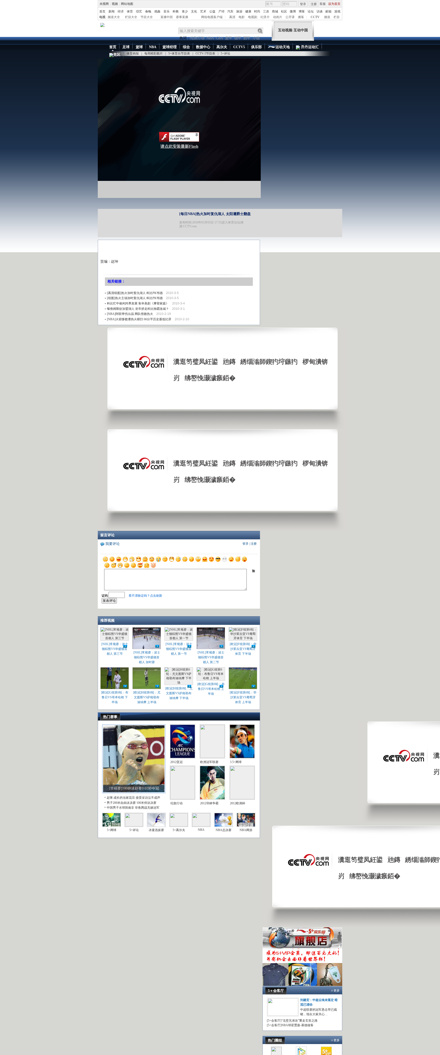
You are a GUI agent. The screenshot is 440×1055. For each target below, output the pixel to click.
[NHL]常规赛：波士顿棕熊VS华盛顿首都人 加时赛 (146, 657)
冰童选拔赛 (156, 830)
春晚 (148, 11)
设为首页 (334, 4)
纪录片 (265, 17)
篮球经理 (169, 47)
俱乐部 (256, 47)
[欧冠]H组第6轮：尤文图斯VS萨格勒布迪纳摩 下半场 (179, 693)
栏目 (337, 17)
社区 (284, 11)
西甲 (247, 38)
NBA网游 (246, 830)
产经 (221, 11)
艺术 (203, 11)
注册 (314, 4)
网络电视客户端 (212, 17)
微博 (293, 11)
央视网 (104, 4)
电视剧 (252, 17)
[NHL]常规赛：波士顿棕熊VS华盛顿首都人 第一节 (179, 649)
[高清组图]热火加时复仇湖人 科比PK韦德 (135, 293)
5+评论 (225, 53)
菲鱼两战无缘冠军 (147, 807)
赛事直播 (182, 17)
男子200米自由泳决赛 (121, 803)
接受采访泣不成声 (148, 797)
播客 (301, 17)
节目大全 (147, 17)
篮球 (139, 47)
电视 (102, 17)
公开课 (290, 17)
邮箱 (328, 11)
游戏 (337, 11)
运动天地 (283, 47)
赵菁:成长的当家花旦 (121, 797)
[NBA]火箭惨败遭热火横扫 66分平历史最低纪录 (139, 319)
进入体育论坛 (231, 222)
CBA (219, 38)
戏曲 (157, 11)
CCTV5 (239, 47)
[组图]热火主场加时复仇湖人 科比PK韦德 (135, 298)
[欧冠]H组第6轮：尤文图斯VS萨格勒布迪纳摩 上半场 (146, 697)
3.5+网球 (236, 762)
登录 (303, 4)
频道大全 (114, 17)
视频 (115, 4)
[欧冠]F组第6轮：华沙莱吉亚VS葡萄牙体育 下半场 (243, 649)
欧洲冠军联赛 (209, 762)
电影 (242, 17)
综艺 (139, 11)
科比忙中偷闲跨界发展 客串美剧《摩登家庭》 (138, 303)
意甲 (228, 38)
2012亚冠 (176, 762)
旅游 (239, 11)
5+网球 (111, 830)
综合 (186, 47)
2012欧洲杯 (237, 803)
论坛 (311, 11)
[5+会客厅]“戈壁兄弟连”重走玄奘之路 (292, 1020)
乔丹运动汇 (309, 47)
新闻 (111, 11)
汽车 (230, 11)
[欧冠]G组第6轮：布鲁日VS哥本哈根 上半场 (211, 689)
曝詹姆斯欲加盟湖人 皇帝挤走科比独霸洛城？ (138, 309)
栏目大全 (131, 17)
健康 (248, 11)
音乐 (166, 11)
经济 (121, 11)
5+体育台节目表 (179, 53)
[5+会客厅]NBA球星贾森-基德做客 (290, 1025)
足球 (126, 47)
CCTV (315, 17)
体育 (130, 11)
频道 (327, 17)
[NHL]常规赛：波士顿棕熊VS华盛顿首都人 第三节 (114, 649)
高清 (232, 17)
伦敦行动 (197, 38)
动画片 (277, 17)
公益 (212, 11)
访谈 (320, 11)
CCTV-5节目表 (205, 53)
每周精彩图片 (153, 53)
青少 (185, 11)
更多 (337, 990)
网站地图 (127, 4)
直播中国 (166, 17)
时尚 (257, 11)
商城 (275, 11)
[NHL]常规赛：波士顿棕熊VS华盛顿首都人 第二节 (211, 657)
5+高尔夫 (179, 830)
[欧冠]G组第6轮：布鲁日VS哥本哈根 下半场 (114, 697)
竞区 (116, 55)
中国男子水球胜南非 (120, 807)
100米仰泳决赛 (146, 803)
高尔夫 (221, 47)
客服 (323, 4)
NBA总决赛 (223, 830)
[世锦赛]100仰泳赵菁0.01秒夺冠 (134, 788)
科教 (176, 11)
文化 (194, 11)
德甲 (237, 38)
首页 (102, 11)
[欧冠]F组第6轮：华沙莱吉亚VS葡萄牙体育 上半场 (243, 697)
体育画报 (133, 53)
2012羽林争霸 (209, 803)
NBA (210, 38)
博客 (302, 11)
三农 (266, 11)
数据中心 (203, 47)
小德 (256, 38)
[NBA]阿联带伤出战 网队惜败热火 (130, 314)
